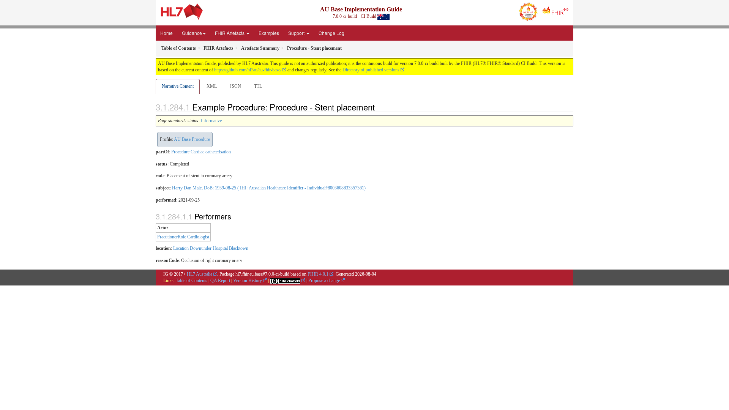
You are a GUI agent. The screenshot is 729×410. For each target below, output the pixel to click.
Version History (247, 280)
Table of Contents (191, 280)
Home (166, 33)
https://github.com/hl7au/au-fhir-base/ (247, 70)
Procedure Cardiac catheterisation (201, 152)
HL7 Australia (199, 274)
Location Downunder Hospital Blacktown (210, 248)
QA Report (220, 280)
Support (297, 33)
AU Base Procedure (192, 139)
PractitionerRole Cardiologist (183, 237)
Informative (211, 120)
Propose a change (324, 280)
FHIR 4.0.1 (318, 274)
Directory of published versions (370, 70)
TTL (258, 86)
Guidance (192, 33)
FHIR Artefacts (230, 33)
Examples (269, 33)
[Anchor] (379, 106)
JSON (235, 86)
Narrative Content (178, 86)
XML (212, 86)
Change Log (331, 33)
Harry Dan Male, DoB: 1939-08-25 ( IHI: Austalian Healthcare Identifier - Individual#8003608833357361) (269, 188)
